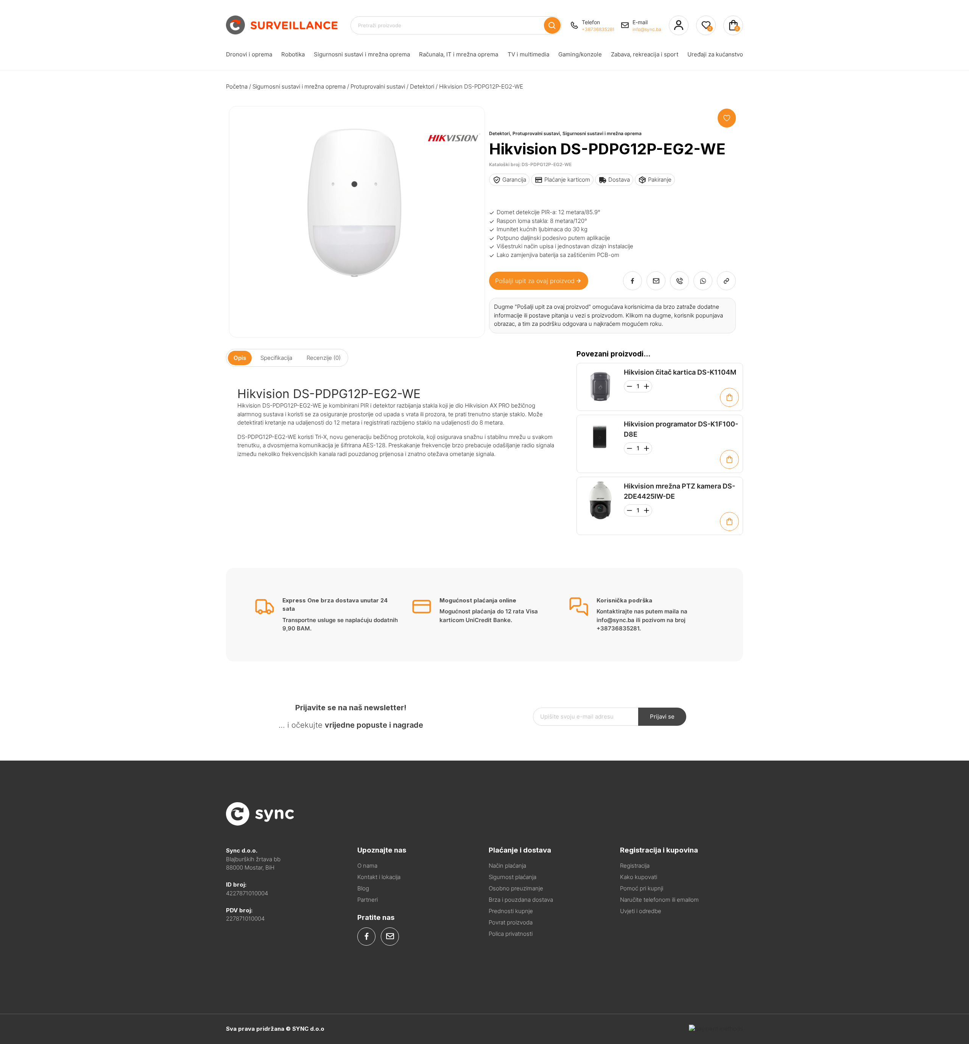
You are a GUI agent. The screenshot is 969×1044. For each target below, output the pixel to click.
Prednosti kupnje (511, 911)
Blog (363, 888)
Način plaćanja (507, 865)
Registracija (635, 865)
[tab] (239, 357)
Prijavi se (662, 716)
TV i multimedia (528, 54)
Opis (240, 357)
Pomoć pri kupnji (641, 888)
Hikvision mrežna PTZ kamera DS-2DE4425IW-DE (679, 491)
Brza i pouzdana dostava (521, 899)
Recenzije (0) (324, 357)
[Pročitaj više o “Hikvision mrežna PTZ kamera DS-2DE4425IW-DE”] (729, 521)
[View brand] (452, 165)
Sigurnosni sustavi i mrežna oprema (362, 54)
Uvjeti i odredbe (640, 911)
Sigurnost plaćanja (512, 877)
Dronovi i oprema (249, 54)
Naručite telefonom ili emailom (659, 899)
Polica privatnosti (511, 933)
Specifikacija (276, 357)
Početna (237, 86)
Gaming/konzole (580, 54)
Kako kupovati (638, 877)
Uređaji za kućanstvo (715, 54)
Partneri (367, 899)
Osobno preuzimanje (516, 888)
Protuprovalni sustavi (378, 86)
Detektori (422, 86)
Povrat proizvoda (511, 922)
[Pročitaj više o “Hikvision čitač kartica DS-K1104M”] (729, 397)
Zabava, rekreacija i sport (644, 54)
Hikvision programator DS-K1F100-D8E (681, 429)
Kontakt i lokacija (378, 877)
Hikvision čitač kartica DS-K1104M (680, 372)
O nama (367, 865)
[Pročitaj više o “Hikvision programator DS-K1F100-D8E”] (729, 459)
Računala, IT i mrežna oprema (458, 54)
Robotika (293, 54)
